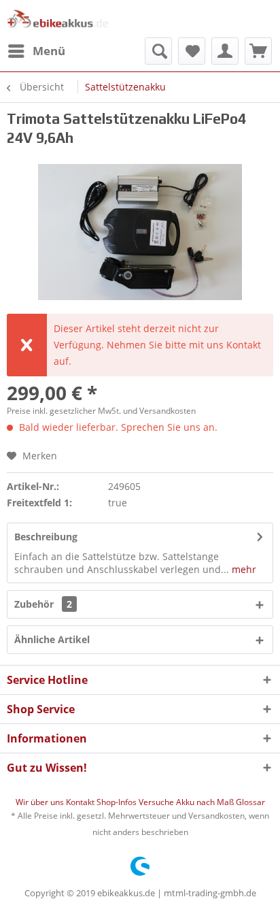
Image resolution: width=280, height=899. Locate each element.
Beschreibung (45, 536)
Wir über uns (41, 802)
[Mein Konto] (225, 51)
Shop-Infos (118, 802)
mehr (242, 569)
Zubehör (43, 604)
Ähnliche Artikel (52, 639)
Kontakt (81, 802)
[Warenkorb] (258, 51)
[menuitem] (36, 51)
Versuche (157, 802)
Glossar (250, 802)
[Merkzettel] (191, 51)
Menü (49, 51)
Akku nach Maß (206, 802)
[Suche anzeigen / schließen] (158, 51)
